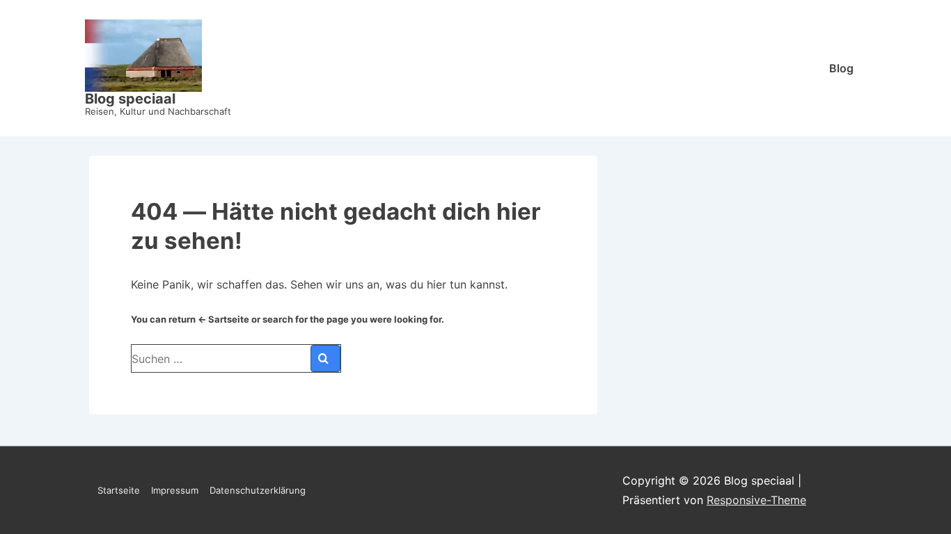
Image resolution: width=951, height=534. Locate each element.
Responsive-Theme (756, 500)
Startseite (118, 490)
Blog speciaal (130, 98)
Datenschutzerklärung (258, 490)
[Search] (325, 358)
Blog (841, 68)
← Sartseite (223, 319)
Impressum (174, 490)
